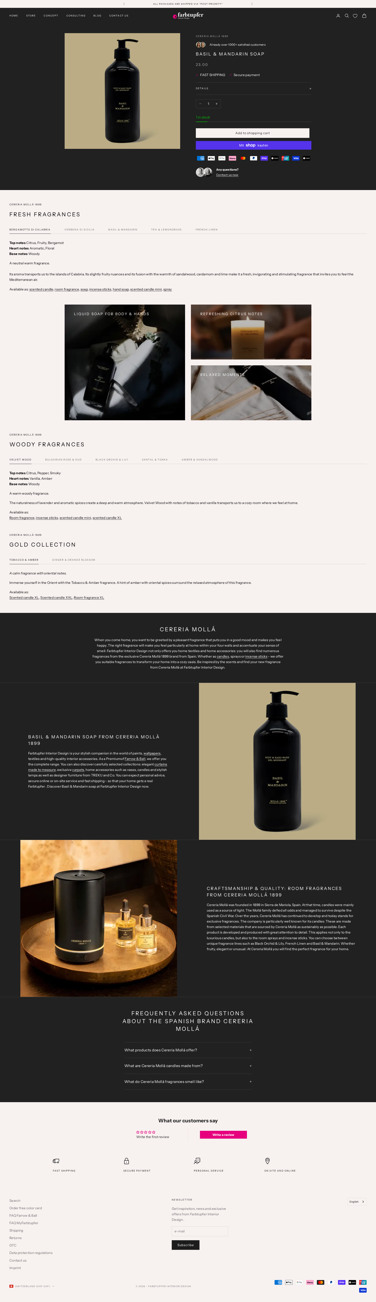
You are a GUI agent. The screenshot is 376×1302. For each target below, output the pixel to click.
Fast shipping (64, 1170)
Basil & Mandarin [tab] (122, 229)
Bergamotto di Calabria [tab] (30, 229)
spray (167, 289)
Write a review (223, 1135)
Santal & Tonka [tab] (155, 459)
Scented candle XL (24, 598)
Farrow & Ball (135, 759)
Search (14, 1201)
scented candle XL (107, 518)
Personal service (209, 1170)
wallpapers (152, 753)
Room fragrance (21, 518)
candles (223, 656)
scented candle (41, 289)
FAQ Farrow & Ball (23, 1215)
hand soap (121, 289)
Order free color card (25, 1208)
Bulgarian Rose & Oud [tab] (63, 459)
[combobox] (357, 1202)
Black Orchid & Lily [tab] (112, 459)
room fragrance (67, 289)
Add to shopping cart (252, 133)
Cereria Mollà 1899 (212, 36)
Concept (51, 15)
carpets (78, 770)
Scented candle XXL (56, 598)
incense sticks (100, 289)
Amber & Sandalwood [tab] (200, 459)
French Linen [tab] (207, 229)
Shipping (16, 1230)
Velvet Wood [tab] (20, 459)
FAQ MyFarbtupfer (23, 1223)
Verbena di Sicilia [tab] (79, 229)
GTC (12, 1245)
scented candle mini (146, 289)
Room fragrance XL (89, 598)
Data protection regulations (30, 1253)
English (354, 1201)
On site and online (280, 1170)
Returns (15, 1238)
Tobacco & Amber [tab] (24, 559)
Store (31, 15)
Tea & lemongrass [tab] (166, 229)
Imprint (15, 1268)
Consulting (76, 15)
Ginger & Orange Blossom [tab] (73, 559)
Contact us (119, 15)
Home (13, 15)
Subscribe (185, 1245)
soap (84, 289)
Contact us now (227, 175)
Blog (97, 15)
